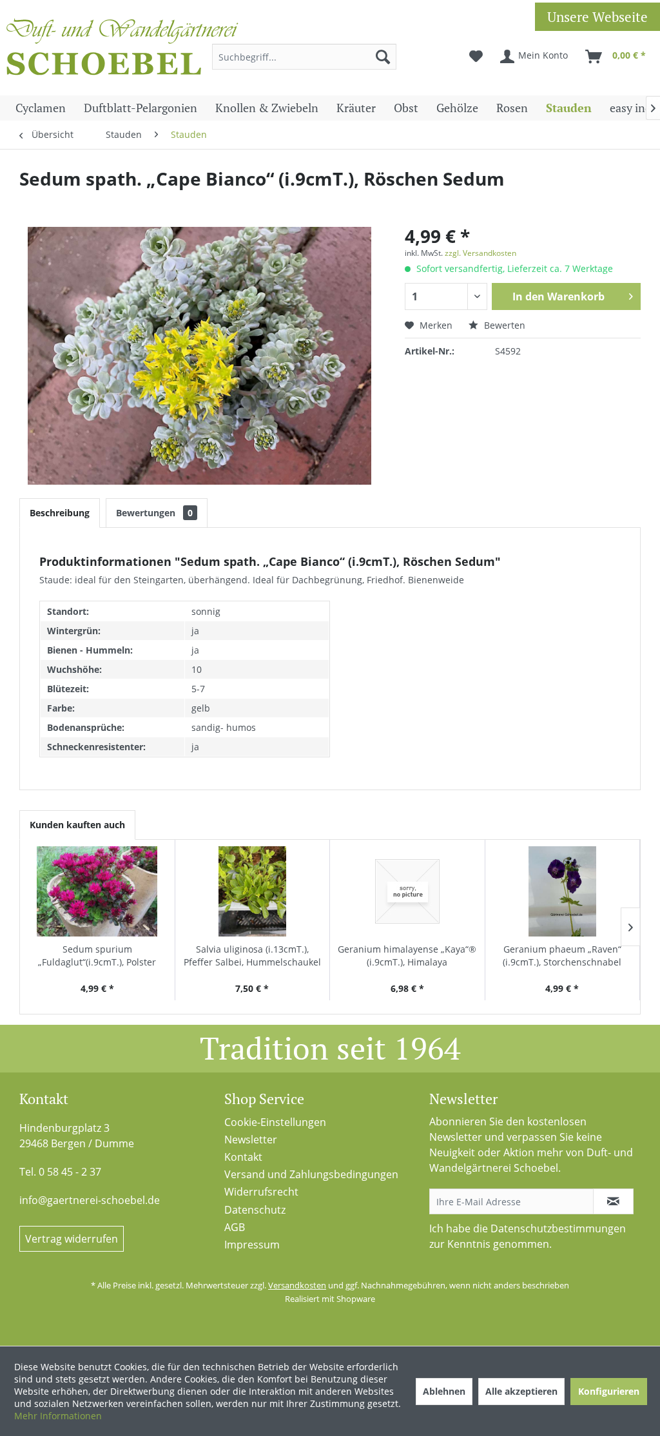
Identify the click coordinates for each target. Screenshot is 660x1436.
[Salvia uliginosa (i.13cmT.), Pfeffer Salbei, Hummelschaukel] (253, 891)
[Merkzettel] (476, 57)
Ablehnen (444, 1391)
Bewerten (503, 325)
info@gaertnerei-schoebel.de (89, 1200)
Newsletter (250, 1139)
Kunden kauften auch (77, 825)
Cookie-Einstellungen (275, 1122)
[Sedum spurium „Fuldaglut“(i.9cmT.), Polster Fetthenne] (97, 891)
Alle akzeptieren (521, 1391)
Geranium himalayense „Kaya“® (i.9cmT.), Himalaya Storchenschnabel (407, 956)
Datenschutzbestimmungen (558, 1228)
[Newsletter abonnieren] (613, 1201)
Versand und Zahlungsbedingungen (311, 1174)
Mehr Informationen (58, 1416)
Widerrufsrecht (261, 1192)
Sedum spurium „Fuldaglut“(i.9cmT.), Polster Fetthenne (97, 956)
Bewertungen (154, 513)
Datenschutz (255, 1210)
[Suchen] (382, 57)
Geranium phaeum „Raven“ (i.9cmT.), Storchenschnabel (562, 955)
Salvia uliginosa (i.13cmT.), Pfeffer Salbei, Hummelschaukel (252, 955)
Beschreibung (60, 513)
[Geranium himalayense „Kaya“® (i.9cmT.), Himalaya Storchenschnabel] (407, 891)
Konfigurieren (608, 1391)
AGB (234, 1227)
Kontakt (243, 1157)
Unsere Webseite (597, 17)
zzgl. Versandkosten (480, 252)
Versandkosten (297, 1285)
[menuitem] (304, 57)
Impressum (252, 1244)
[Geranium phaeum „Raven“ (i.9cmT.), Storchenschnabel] (563, 891)
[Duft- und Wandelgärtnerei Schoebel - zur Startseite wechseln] (122, 50)
